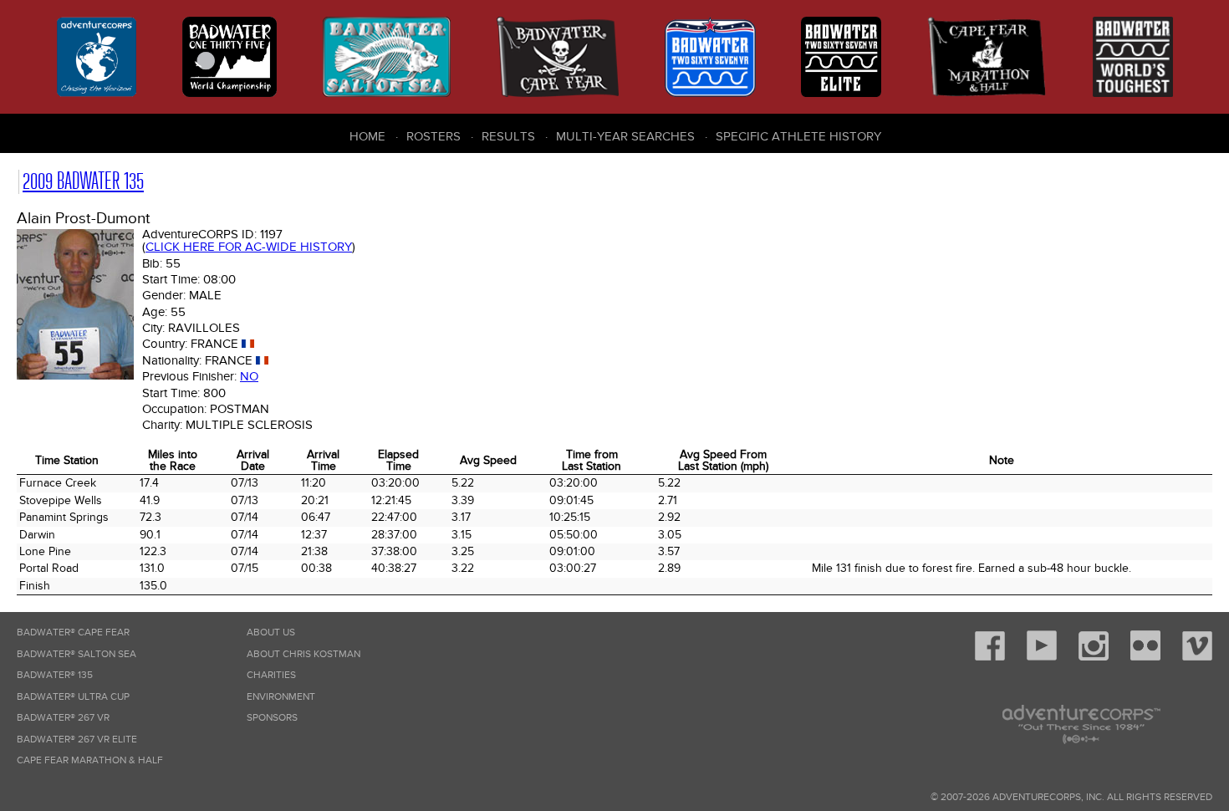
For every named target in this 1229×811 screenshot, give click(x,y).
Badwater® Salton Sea (76, 654)
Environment (281, 696)
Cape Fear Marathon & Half (90, 760)
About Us (271, 632)
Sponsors (272, 717)
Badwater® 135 (55, 675)
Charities (271, 675)
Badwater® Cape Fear (73, 632)
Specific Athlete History (798, 136)
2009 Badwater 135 (83, 181)
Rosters (433, 136)
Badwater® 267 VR (63, 717)
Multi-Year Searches (625, 136)
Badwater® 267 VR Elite (77, 739)
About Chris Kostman (303, 654)
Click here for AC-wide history (248, 246)
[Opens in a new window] (990, 657)
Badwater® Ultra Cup (73, 696)
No (249, 376)
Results (508, 136)
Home (367, 136)
